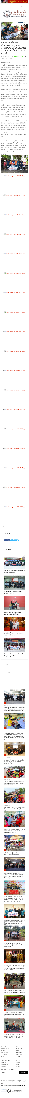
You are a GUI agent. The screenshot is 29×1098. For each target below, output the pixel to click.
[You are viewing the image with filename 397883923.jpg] (16, 204)
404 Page (18, 1056)
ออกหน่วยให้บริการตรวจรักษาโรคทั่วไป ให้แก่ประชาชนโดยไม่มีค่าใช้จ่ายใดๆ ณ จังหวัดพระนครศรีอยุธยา (14, 830)
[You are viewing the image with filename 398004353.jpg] (16, 399)
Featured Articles (5, 1060)
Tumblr (17, 1064)
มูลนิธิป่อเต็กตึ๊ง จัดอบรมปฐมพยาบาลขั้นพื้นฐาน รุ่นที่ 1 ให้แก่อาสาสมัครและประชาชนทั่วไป (14, 761)
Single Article (4, 1062)
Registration (19, 1048)
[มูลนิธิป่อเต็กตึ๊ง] (14, 14)
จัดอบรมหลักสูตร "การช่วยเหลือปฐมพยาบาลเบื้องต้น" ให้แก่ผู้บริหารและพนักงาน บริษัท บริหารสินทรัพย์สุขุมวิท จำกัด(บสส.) (14, 875)
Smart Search (19, 1052)
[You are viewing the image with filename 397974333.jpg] (16, 321)
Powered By (14, 1091)
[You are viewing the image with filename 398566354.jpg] (16, 496)
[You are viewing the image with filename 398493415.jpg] (16, 477)
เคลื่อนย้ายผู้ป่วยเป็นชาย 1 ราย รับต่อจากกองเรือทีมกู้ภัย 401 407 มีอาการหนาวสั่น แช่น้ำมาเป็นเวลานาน (14, 783)
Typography (4, 1066)
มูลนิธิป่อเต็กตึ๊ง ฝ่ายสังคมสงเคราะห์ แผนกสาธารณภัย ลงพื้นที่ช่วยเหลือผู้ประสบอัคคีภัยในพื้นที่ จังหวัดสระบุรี (13, 48)
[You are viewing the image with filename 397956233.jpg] (16, 262)
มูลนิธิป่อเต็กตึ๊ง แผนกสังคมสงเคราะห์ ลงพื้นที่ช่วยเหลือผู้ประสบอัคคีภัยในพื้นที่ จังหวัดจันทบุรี (13, 945)
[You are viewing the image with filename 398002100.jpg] (16, 379)
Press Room (4, 1054)
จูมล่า (2, 1085)
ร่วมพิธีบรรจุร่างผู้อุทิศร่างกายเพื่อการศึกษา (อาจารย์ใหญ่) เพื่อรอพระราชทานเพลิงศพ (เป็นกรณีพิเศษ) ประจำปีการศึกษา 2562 (14, 709)
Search (17, 1050)
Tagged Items (4, 1064)
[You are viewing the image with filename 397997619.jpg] (16, 360)
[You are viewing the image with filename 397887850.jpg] (16, 223)
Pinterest (18, 1066)
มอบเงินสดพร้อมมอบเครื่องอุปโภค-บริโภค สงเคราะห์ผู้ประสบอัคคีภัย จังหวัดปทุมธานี (14, 991)
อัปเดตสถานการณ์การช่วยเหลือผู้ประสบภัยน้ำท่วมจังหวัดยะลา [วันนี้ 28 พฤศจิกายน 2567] (14, 809)
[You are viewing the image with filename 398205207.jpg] (16, 457)
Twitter (18, 1060)
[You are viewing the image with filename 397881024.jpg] (16, 184)
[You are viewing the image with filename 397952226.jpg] (16, 243)
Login (17, 1047)
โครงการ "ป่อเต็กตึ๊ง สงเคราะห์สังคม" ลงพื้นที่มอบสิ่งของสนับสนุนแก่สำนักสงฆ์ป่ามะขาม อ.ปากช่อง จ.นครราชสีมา (14, 1014)
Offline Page (19, 1054)
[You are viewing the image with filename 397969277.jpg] (16, 282)
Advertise (3, 1056)
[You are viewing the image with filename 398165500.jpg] (16, 418)
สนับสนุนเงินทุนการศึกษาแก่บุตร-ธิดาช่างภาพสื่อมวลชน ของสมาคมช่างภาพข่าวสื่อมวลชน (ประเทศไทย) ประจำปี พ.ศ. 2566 (14, 922)
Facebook (18, 1062)
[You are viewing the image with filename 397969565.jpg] (16, 301)
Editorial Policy (5, 1048)
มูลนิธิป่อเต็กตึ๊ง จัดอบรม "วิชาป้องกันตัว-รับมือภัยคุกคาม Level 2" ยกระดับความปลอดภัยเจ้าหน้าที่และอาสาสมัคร (14, 1036)
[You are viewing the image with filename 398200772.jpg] (16, 438)
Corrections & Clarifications (4, 1051)
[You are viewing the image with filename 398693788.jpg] (16, 515)
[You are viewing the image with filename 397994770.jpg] (16, 340)
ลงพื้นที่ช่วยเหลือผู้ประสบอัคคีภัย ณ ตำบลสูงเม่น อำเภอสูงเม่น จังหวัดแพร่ (14, 853)
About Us (3, 1047)
